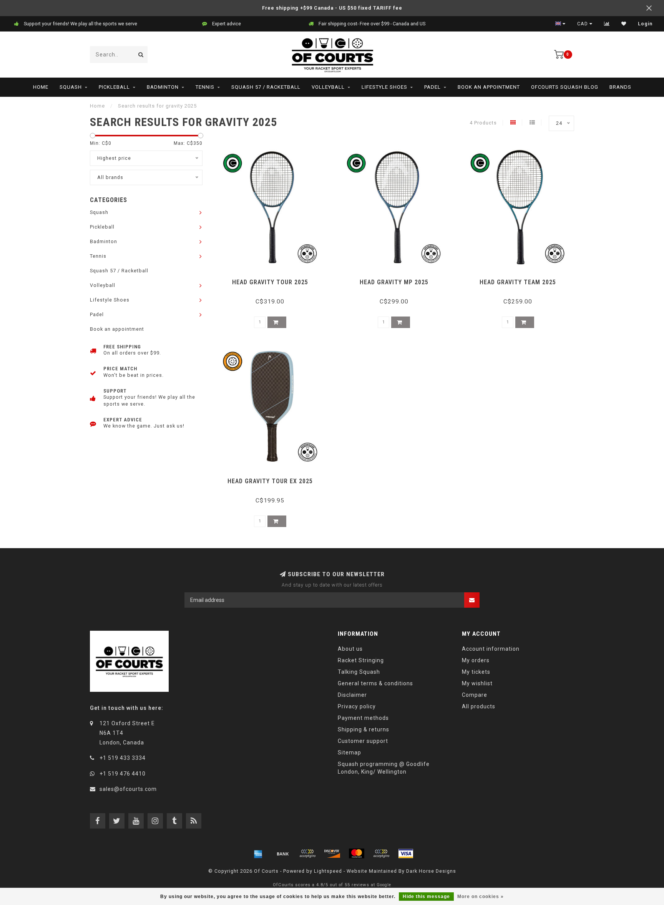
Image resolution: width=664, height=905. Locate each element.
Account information (491, 649)
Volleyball (328, 87)
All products (478, 706)
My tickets (476, 672)
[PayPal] (381, 853)
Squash (71, 87)
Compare (474, 695)
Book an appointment (489, 87)
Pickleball (114, 87)
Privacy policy (357, 706)
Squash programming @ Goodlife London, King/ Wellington (384, 768)
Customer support (363, 741)
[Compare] (607, 24)
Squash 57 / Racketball (265, 87)
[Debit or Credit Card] (307, 853)
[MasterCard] (356, 853)
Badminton (163, 87)
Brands (620, 87)
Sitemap (349, 752)
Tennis (205, 87)
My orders (476, 660)
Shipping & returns (363, 729)
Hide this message (426, 896)
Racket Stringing (361, 660)
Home (40, 87)
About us (350, 649)
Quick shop (273, 279)
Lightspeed (328, 871)
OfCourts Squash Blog (564, 87)
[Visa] (405, 853)
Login (645, 24)
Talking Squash (359, 672)
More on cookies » (480, 896)
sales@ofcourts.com (128, 789)
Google (384, 885)
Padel (432, 87)
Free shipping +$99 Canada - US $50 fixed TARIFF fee (332, 8)
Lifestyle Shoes (384, 87)
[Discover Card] (332, 853)
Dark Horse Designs (431, 871)
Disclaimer (352, 695)
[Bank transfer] (282, 853)
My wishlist (477, 683)
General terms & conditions (375, 683)
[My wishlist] (623, 24)
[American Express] (258, 853)
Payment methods (363, 718)
